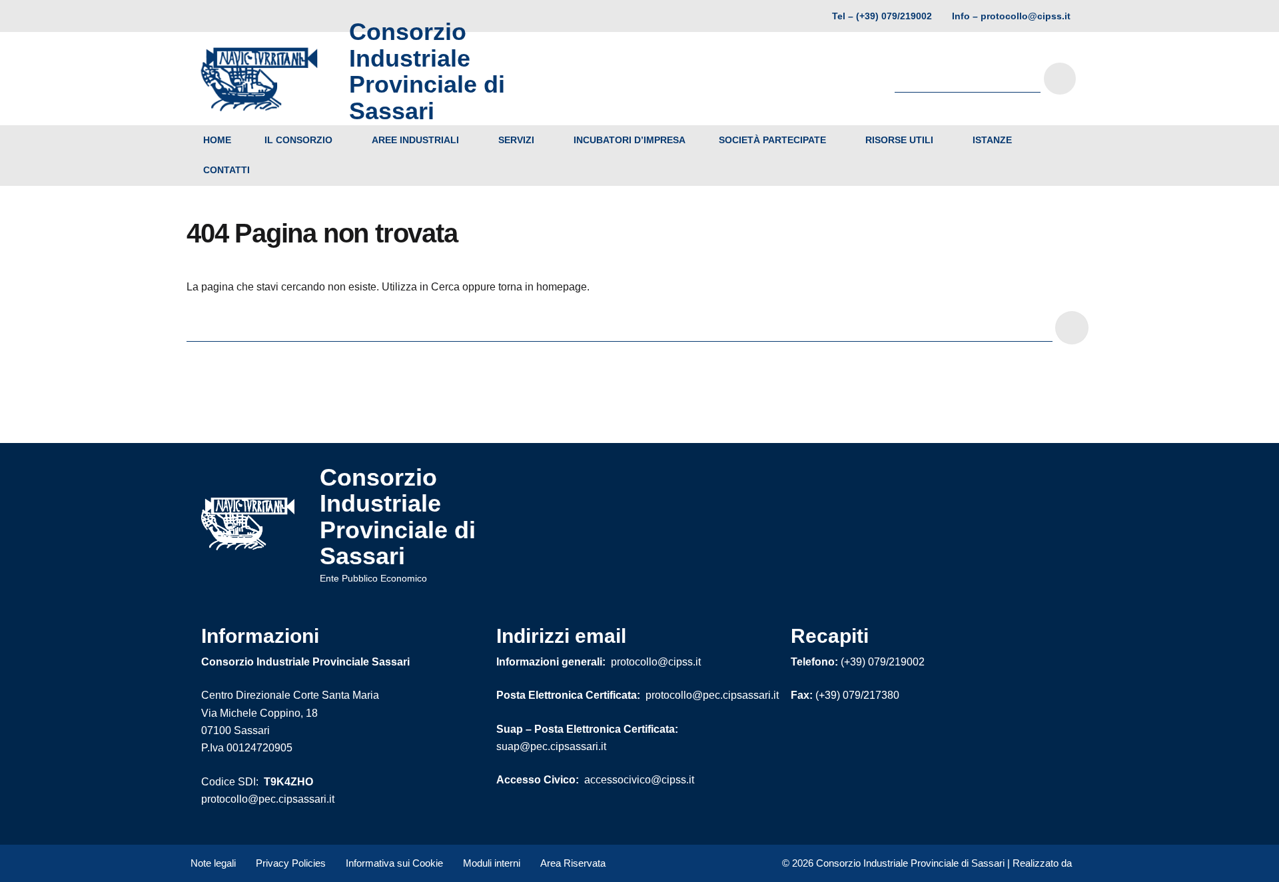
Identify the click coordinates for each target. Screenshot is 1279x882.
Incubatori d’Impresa (629, 140)
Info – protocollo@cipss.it (1011, 16)
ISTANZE (992, 140)
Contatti (226, 170)
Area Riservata (573, 863)
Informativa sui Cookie (394, 863)
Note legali (213, 863)
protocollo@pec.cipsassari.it (267, 799)
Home (217, 140)
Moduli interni (491, 863)
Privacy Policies (291, 863)
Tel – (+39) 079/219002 (882, 16)
